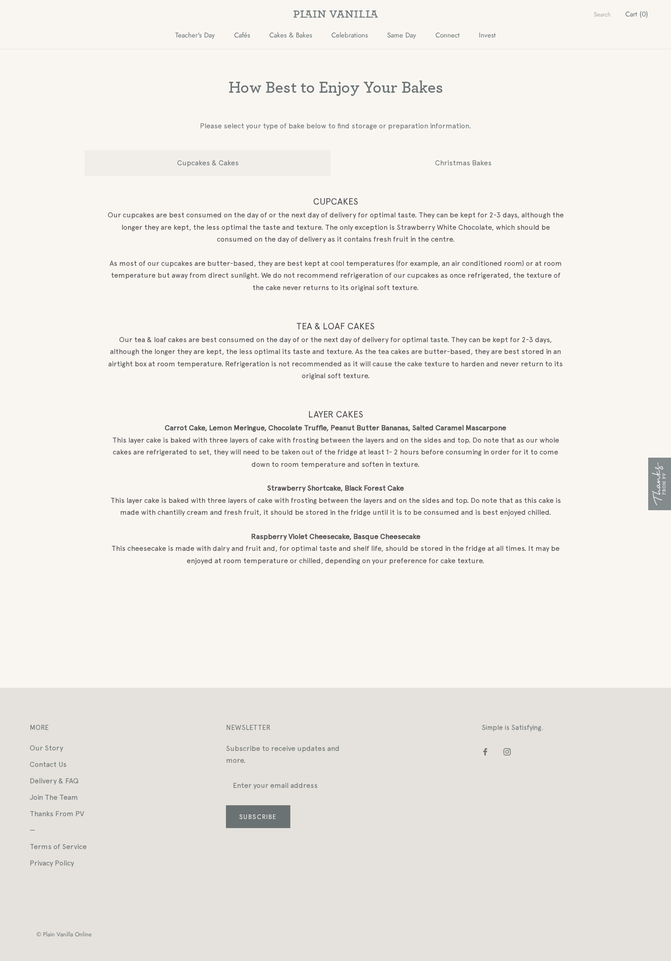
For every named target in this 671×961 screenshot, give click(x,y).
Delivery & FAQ (54, 780)
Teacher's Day (195, 35)
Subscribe (258, 816)
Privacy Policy (52, 863)
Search (602, 14)
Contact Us (48, 764)
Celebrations (349, 35)
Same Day (401, 35)
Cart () (636, 14)
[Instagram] (507, 751)
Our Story (46, 748)
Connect (447, 35)
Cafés (242, 35)
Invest (487, 35)
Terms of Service (58, 846)
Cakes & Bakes (290, 35)
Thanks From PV (57, 813)
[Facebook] (485, 751)
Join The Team (54, 797)
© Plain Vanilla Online (64, 934)
